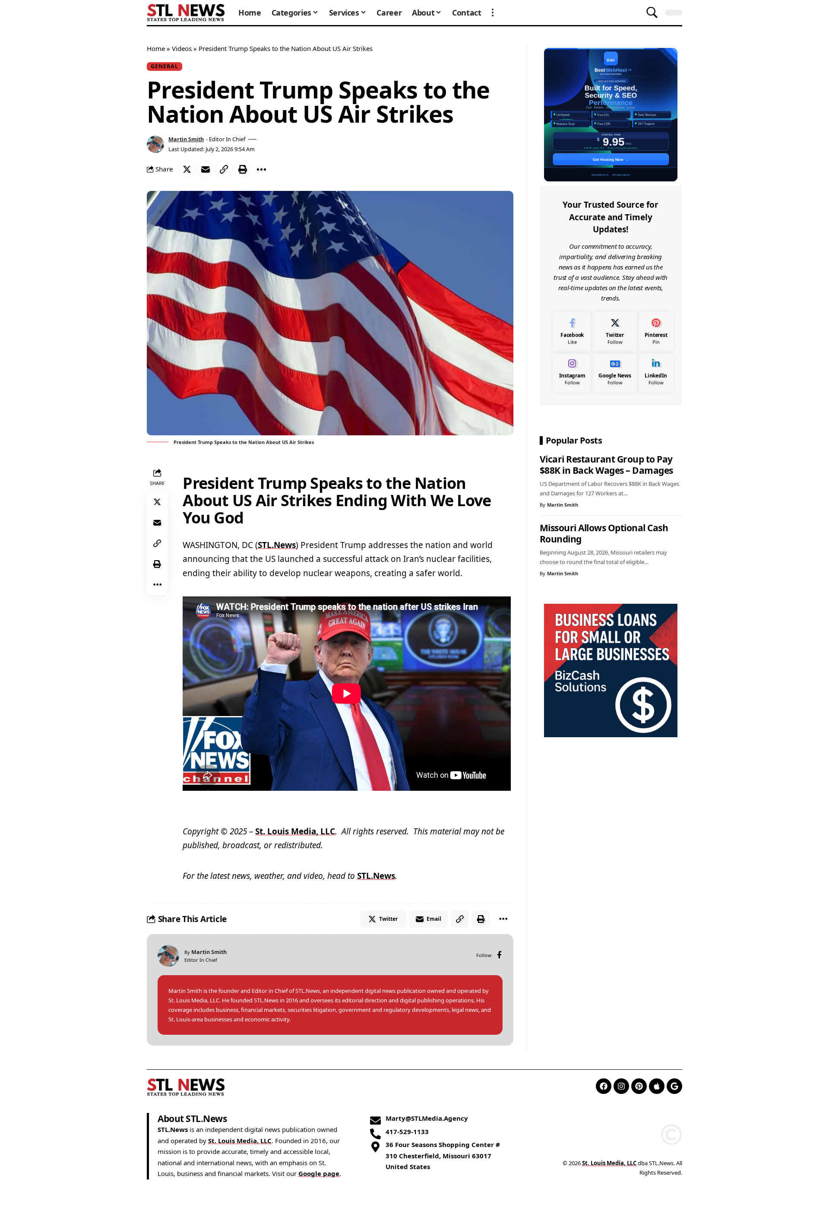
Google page (318, 1173)
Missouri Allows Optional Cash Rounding (604, 533)
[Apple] (656, 1086)
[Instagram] (572, 372)
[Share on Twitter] (187, 169)
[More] (261, 169)
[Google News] (614, 372)
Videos (182, 48)
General (164, 66)
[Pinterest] (656, 332)
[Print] (242, 169)
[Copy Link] (224, 169)
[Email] (205, 169)
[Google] (674, 1086)
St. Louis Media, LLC (295, 831)
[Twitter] (614, 332)
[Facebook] (499, 955)
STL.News (277, 545)
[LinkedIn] (656, 372)
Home (156, 48)
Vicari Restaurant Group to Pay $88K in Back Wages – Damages (606, 464)
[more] (493, 12)
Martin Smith (186, 139)
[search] (651, 12)
